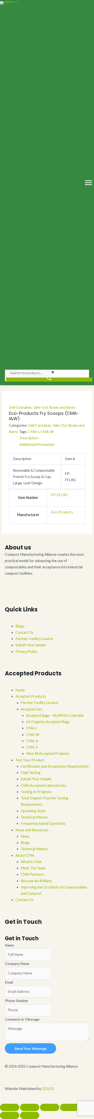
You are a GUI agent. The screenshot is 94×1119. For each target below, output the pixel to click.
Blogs (19, 626)
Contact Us (24, 632)
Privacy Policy (26, 651)
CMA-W (47, 432)
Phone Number (16, 1001)
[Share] (49, 1107)
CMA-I (33, 432)
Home (20, 690)
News (25, 836)
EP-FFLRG (59, 495)
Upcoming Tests (33, 811)
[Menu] (88, 183)
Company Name (17, 964)
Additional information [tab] (37, 444)
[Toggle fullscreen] (29, 1107)
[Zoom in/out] (9, 1107)
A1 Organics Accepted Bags (48, 722)
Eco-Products (62, 512)
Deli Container (20, 407)
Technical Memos (34, 817)
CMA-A (32, 741)
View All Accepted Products (47, 753)
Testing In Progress (36, 792)
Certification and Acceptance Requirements (55, 766)
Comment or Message (22, 1019)
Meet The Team (33, 868)
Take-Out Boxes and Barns (54, 407)
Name (9, 945)
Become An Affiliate (36, 881)
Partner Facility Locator (34, 639)
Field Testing (30, 773)
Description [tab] (29, 438)
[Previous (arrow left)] (9, 1115)
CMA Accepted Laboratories (43, 785)
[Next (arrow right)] (29, 1115)
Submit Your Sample (30, 645)
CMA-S (32, 747)
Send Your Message (30, 1048)
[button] (6, 594)
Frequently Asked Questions (43, 823)
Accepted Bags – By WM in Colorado (55, 715)
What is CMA (31, 862)
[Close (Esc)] (69, 1107)
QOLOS (48, 1089)
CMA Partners (32, 874)
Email (9, 982)
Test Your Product (29, 760)
